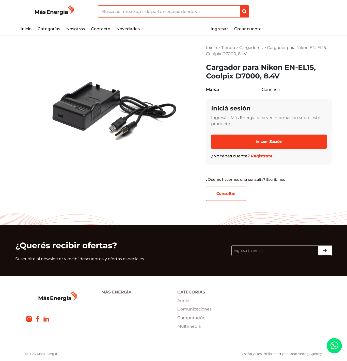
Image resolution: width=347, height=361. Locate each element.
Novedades (128, 28)
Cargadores (251, 47)
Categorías (49, 28)
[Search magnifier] (244, 11)
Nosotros (75, 28)
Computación (191, 317)
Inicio (26, 28)
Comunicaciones (194, 309)
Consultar (226, 194)
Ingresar (219, 28)
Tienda (228, 47)
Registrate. (262, 156)
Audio (183, 300)
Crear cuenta (248, 28)
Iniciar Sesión (269, 142)
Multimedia (189, 326)
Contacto (100, 28)
